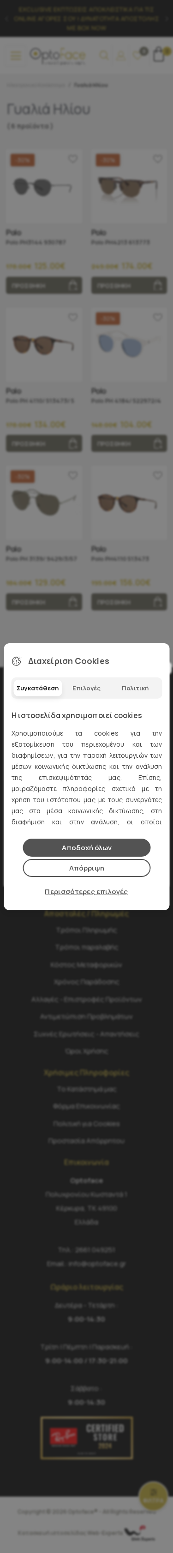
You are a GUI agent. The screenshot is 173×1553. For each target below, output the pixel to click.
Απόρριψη (86, 868)
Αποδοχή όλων (87, 848)
